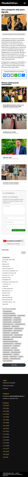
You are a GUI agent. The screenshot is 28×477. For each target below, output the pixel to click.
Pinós (16, 354)
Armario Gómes (8, 334)
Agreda (18, 343)
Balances (4, 264)
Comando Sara (8, 350)
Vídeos (4, 304)
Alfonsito (7, 326)
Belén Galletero (15, 358)
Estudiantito (7, 319)
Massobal (21, 315)
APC (3, 261)
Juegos (4, 286)
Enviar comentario (18, 230)
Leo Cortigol (7, 311)
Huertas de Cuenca (9, 313)
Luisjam (16, 345)
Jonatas (6, 347)
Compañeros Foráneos (8, 273)
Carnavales (5, 266)
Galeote (6, 332)
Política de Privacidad (9, 383)
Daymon (17, 317)
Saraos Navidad (6, 297)
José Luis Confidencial (10, 315)
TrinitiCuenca (19, 328)
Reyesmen (16, 321)
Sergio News (7, 345)
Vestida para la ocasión (9, 132)
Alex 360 (7, 337)
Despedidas (5, 279)
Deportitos (5, 277)
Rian (17, 350)
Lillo (6, 356)
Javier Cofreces (9, 34)
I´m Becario (5, 284)
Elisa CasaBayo (8, 339)
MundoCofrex (8, 317)
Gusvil (6, 358)
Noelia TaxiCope (8, 324)
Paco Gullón (18, 334)
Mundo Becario (6, 290)
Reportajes (5, 295)
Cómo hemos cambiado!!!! (9, 270)
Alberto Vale (7, 321)
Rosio (14, 347)
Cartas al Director (6, 268)
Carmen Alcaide (20, 324)
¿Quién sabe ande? (7, 259)
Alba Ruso (13, 356)
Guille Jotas (17, 330)
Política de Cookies (8, 386)
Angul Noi (15, 332)
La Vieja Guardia (6, 288)
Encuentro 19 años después (11, 183)
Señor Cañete (8, 360)
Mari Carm (15, 326)
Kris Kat (6, 352)
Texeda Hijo (17, 319)
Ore (21, 356)
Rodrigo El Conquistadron (10, 341)
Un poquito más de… (7, 301)
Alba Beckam (8, 354)
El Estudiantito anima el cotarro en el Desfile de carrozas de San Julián (13, 105)
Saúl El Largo (8, 330)
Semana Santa (6, 299)
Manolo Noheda (16, 337)
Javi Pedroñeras (8, 343)
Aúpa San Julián (7, 157)
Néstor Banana (15, 352)
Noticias (22, 34)
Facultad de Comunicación (9, 281)
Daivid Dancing (8, 328)
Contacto (5, 388)
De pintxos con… (6, 275)
